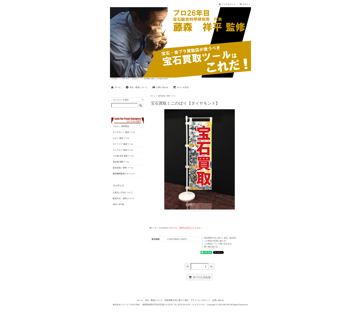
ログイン (246, 4)
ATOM (121, 204)
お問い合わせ (162, 87)
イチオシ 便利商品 (121, 126)
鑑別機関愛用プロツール (124, 173)
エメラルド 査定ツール (123, 150)
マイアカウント (228, 4)
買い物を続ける (211, 247)
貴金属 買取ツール (121, 162)
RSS (115, 204)
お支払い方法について (123, 192)
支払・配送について (138, 87)
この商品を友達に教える (215, 241)
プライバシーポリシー (200, 300)
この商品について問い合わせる (218, 244)
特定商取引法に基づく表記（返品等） (221, 238)
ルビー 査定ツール (121, 138)
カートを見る (183, 87)
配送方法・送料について (124, 198)
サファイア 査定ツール (123, 144)
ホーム (118, 87)
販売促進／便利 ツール (167, 96)
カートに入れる (202, 277)
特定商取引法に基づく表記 (176, 300)
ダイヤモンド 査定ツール (124, 132)
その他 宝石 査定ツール (123, 156)
